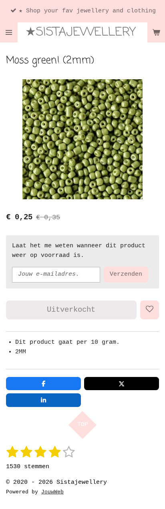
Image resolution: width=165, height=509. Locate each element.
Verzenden (126, 274)
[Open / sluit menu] (9, 32)
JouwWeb (52, 492)
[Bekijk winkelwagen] (156, 32)
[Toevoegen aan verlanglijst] (149, 310)
